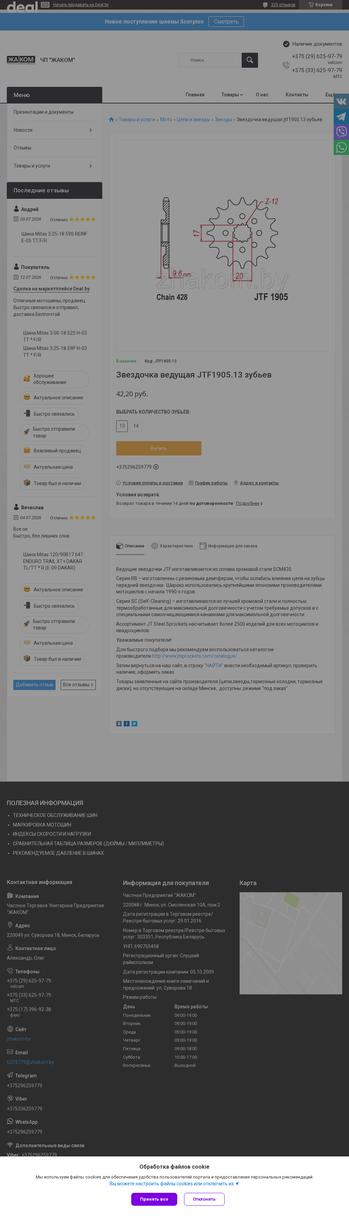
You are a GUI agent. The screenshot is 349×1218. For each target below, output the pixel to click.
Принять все (154, 1199)
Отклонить (204, 1199)
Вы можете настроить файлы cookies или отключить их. (172, 1183)
